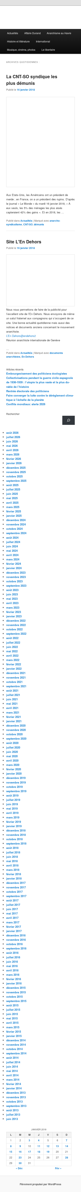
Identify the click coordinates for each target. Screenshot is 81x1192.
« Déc (19, 1168)
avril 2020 (12, 760)
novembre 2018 (16, 835)
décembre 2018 (16, 830)
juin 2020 (12, 752)
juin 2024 (12, 546)
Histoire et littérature (18, 41)
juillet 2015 (13, 1010)
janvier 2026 (14, 463)
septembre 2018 (16, 843)
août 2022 (12, 638)
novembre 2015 (16, 992)
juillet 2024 (13, 542)
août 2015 (12, 1005)
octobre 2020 (14, 734)
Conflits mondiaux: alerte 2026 (25, 404)
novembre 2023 (16, 577)
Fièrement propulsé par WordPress (40, 1184)
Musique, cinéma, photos (21, 49)
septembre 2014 (16, 1053)
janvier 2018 (14, 878)
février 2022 (13, 664)
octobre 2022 (14, 629)
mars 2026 (12, 454)
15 (10, 1152)
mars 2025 (12, 507)
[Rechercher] (68, 420)
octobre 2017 (14, 892)
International (43, 41)
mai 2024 (12, 551)
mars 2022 (12, 660)
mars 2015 (12, 1027)
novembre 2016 (16, 940)
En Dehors (28, 356)
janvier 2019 (14, 826)
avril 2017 (12, 918)
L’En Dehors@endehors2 (21, 336)
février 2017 (13, 927)
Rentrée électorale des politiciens (27, 391)
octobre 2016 (14, 944)
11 (38, 1146)
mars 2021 (12, 712)
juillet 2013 (13, 1114)
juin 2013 (12, 1119)
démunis (39, 224)
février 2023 (13, 612)
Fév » (58, 1168)
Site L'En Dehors (23, 241)
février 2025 (13, 511)
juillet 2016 (13, 957)
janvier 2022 (14, 668)
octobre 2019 (14, 787)
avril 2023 (12, 603)
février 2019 (13, 822)
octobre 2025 (14, 476)
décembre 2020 (16, 725)
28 (66, 1157)
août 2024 (12, 538)
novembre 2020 (16, 730)
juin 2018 (12, 857)
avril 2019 (12, 813)
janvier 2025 (14, 516)
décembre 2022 (16, 620)
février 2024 (13, 564)
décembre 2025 (16, 468)
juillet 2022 (13, 642)
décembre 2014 (16, 1040)
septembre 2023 (16, 586)
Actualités (12, 33)
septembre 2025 (16, 481)
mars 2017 (12, 922)
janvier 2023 (14, 616)
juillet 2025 (13, 489)
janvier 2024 (14, 568)
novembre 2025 (16, 472)
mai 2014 (12, 1071)
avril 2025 (12, 503)
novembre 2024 (16, 524)
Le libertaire (48, 49)
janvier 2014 (14, 1088)
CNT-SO (28, 224)
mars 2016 (12, 975)
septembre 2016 (16, 948)
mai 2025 (12, 498)
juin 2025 (12, 494)
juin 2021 (12, 699)
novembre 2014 (16, 1045)
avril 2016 (12, 970)
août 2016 (12, 953)
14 (66, 1146)
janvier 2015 (14, 1036)
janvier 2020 (14, 773)
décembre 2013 (16, 1093)
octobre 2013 (14, 1101)
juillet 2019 (13, 800)
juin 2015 (12, 1014)
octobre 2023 (14, 581)
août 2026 (12, 433)
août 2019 (12, 795)
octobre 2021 (14, 682)
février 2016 (13, 979)
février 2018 (13, 874)
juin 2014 (12, 1066)
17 (29, 1152)
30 (20, 1163)
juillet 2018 (13, 852)
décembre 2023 (16, 572)
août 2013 (12, 1110)
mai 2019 (12, 808)
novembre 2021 (16, 677)
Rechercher (13, 414)
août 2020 (12, 743)
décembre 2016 (16, 935)
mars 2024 (12, 559)
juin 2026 (12, 441)
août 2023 (12, 590)
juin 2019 (12, 804)
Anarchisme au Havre (59, 33)
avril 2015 (12, 1023)
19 (48, 1152)
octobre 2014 (14, 1049)
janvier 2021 (14, 721)
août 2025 (12, 485)
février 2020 (13, 769)
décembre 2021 (16, 673)
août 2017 (12, 900)
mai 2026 (12, 446)
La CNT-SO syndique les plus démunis (31, 79)
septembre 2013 (16, 1106)
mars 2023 (12, 607)
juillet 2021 (13, 695)
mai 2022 (12, 651)
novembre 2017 (16, 887)
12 (48, 1146)
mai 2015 (12, 1018)
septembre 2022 (16, 634)
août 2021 (12, 690)
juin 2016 (12, 962)
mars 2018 (12, 870)
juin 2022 (12, 647)
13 (57, 1146)
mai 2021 (12, 703)
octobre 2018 (14, 839)
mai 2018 (12, 861)
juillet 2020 (13, 747)
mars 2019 (12, 817)
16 (20, 1152)
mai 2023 (12, 599)
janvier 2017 (14, 931)
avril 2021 (12, 708)
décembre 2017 (16, 883)
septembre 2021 (16, 686)
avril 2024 (12, 555)
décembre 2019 (16, 778)
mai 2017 (12, 913)
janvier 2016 (14, 983)
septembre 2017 (16, 896)
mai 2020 (12, 756)
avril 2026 (12, 450)
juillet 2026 (13, 437)
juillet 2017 (13, 905)
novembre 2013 (16, 1097)
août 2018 (12, 848)
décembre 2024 (16, 520)
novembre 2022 (16, 625)
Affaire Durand (32, 33)
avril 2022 (12, 655)
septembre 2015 (16, 1001)
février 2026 (13, 459)
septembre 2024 (16, 533)
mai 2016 (12, 966)
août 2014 (12, 1058)
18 (38, 1152)
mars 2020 (12, 765)
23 (20, 1157)
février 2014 (13, 1084)
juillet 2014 (13, 1062)
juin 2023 (12, 594)
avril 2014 (12, 1075)
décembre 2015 (16, 988)
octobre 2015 (14, 997)
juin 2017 (12, 909)
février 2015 (13, 1031)
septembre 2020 (16, 738)
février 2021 (13, 717)
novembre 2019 (16, 782)
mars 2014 (12, 1079)
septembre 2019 (16, 791)
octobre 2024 (14, 529)
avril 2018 (12, 865)
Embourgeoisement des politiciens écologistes (36, 373)
